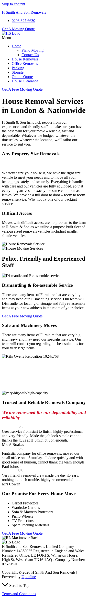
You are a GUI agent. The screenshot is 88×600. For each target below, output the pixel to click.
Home (16, 46)
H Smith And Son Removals (24, 12)
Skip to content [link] (13, 4)
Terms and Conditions (19, 594)
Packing (18, 68)
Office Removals (25, 63)
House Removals (25, 59)
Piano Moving (33, 50)
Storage (17, 72)
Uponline (29, 577)
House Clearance (25, 81)
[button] (44, 38)
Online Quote (22, 77)
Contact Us (30, 55)
